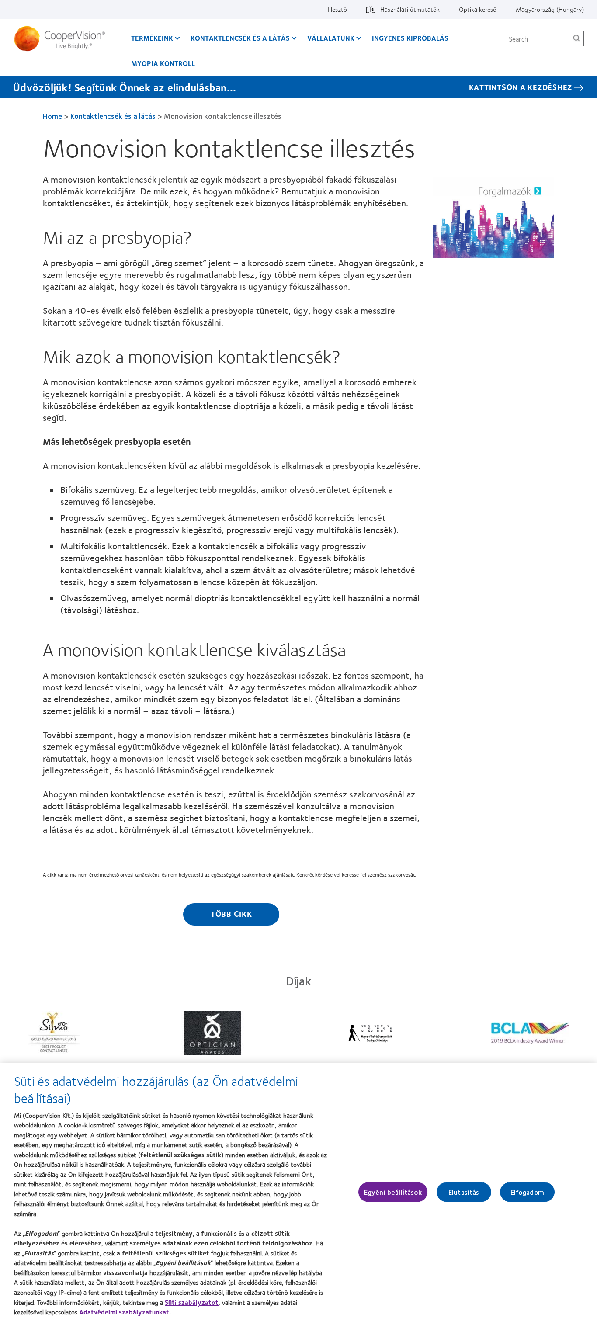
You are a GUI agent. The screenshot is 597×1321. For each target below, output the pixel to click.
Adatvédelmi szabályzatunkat (124, 1312)
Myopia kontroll (163, 63)
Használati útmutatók (410, 9)
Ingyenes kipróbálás (410, 37)
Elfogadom (527, 1191)
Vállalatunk (330, 37)
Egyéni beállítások (393, 1191)
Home (52, 115)
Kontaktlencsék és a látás (240, 37)
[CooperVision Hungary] (62, 38)
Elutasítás (463, 1191)
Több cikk (231, 914)
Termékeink (152, 37)
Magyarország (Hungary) (550, 9)
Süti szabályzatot (192, 1302)
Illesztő (337, 9)
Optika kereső (477, 9)
